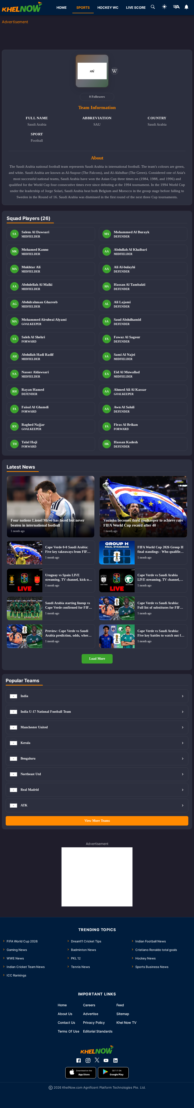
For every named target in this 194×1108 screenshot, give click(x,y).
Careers (89, 1005)
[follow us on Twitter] (97, 1060)
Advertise (90, 1014)
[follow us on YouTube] (106, 1060)
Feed (120, 1005)
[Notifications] (186, 8)
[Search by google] (152, 7)
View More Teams (97, 820)
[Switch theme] (164, 7)
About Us (65, 1014)
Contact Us (66, 1022)
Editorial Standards (98, 1031)
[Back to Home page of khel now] (22, 7)
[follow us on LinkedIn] (115, 1060)
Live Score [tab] (136, 7)
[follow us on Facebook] (78, 1060)
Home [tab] (62, 7)
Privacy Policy (94, 1022)
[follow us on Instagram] (88, 1060)
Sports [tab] (83, 7)
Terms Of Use (68, 1031)
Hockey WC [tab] (108, 7)
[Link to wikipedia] (114, 71)
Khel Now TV (126, 1022)
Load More (97, 658)
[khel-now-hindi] (176, 7)
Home (62, 1005)
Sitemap (122, 1014)
